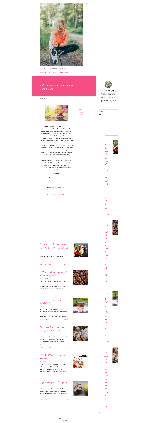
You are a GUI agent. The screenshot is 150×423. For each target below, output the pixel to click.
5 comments (46, 399)
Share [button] (80, 102)
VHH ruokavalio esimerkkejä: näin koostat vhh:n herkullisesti (106, 171)
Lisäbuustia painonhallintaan (61, 177)
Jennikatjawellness (108, 90)
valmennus (81, 114)
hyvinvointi (81, 109)
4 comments (46, 292)
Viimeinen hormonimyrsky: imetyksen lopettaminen (106, 372)
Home (54, 72)
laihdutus (81, 110)
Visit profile (108, 104)
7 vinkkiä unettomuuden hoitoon (57, 194)
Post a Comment (48, 264)
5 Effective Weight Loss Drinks (54, 382)
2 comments (46, 319)
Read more (66, 264)
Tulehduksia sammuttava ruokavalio (57, 191)
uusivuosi (81, 112)
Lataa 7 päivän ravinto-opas (45, 72)
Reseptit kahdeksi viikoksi (63, 72)
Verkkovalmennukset (46, 165)
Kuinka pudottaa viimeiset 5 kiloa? (57, 187)
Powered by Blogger (65, 418)
